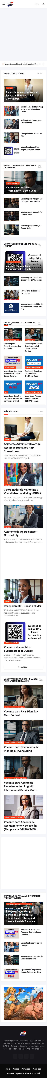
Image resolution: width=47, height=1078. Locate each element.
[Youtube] (26, 1056)
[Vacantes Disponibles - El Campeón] (11, 947)
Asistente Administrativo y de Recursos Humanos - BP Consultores (22, 447)
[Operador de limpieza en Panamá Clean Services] (11, 974)
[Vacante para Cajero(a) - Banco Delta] (11, 229)
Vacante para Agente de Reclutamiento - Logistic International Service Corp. (20, 786)
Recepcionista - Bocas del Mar (31, 135)
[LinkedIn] (32, 1056)
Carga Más (22, 667)
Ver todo (40, 73)
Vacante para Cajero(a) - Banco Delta (31, 227)
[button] (3, 4)
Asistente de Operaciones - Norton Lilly (31, 121)
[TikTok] (15, 1056)
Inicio (8, 1069)
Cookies (16, 1069)
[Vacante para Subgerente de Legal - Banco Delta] (11, 203)
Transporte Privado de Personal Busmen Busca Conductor (31, 932)
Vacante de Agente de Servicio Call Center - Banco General (13, 373)
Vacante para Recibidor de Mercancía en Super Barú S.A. (32, 306)
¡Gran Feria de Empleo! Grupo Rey (30, 292)
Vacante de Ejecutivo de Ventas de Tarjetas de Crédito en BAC (13, 398)
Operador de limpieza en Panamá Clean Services (21, 64)
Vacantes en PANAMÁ (31, 1073)
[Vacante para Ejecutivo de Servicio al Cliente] (11, 960)
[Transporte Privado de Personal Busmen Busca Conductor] (11, 933)
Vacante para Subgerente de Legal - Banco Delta (31, 200)
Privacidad (26, 1069)
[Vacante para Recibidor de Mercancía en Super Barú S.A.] (11, 308)
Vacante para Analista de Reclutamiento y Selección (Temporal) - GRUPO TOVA (20, 825)
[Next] (43, 64)
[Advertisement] (23, 34)
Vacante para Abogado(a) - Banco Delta (31, 213)
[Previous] (40, 64)
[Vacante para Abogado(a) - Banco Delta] (11, 216)
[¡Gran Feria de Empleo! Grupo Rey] (11, 295)
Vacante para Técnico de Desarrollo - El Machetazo (31, 278)
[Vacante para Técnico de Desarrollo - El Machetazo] (11, 281)
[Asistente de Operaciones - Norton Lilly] (11, 124)
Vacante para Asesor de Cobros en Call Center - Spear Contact (33, 347)
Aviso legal (37, 1069)
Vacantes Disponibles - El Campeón (31, 944)
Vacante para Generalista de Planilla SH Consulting (21, 749)
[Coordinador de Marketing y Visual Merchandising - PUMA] (11, 111)
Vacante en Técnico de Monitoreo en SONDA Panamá (33, 398)
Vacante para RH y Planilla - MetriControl (21, 713)
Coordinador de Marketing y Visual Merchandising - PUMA (32, 109)
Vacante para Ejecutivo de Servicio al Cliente (12, 346)
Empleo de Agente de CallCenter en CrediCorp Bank (33, 373)
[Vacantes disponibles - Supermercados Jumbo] (11, 151)
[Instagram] (20, 1056)
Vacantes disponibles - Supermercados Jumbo (30, 148)
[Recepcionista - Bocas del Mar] (11, 137)
